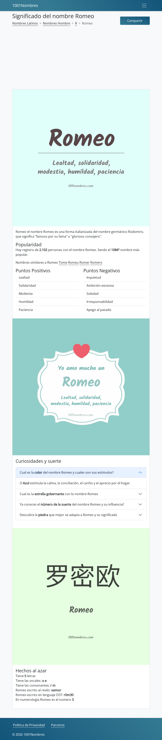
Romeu (73, 262)
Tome (63, 262)
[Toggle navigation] (144, 5)
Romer (84, 262)
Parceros (58, 725)
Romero (96, 262)
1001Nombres (25, 5)
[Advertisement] (81, 60)
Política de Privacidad (29, 725)
